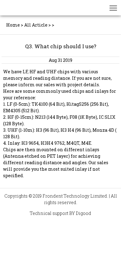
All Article (35, 25)
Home (13, 25)
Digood (83, 213)
